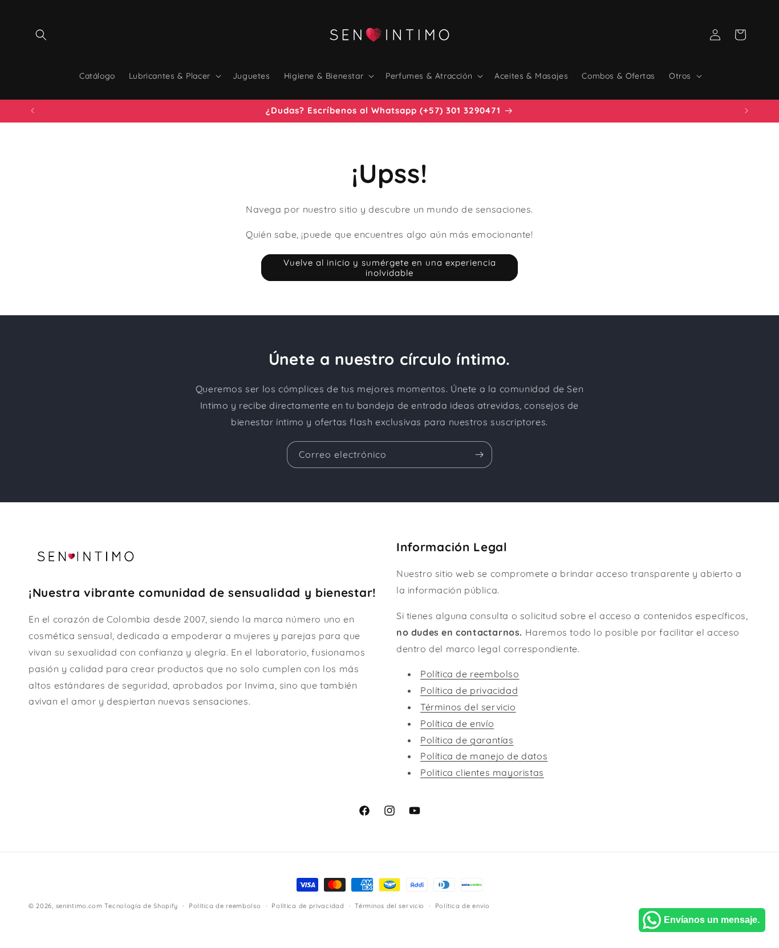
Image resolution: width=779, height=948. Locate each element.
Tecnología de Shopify (141, 906)
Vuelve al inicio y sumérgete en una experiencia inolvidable (389, 267)
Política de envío (457, 723)
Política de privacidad (469, 690)
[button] (41, 34)
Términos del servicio (468, 707)
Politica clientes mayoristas (482, 772)
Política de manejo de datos (483, 756)
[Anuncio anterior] (32, 110)
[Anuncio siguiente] (746, 110)
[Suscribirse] (479, 454)
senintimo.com (79, 906)
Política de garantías (467, 740)
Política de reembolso (470, 674)
